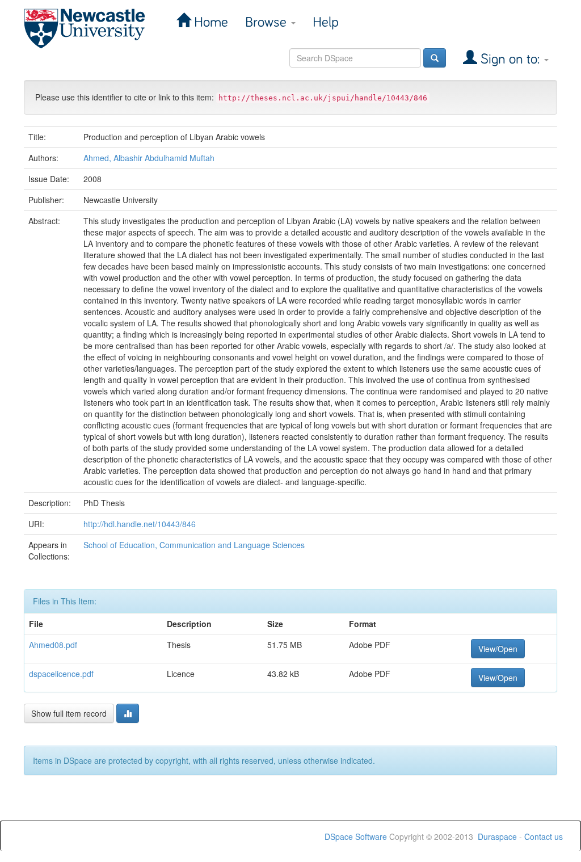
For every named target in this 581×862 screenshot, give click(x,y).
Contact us (543, 836)
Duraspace (497, 836)
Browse (267, 22)
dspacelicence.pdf (61, 673)
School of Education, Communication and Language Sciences (194, 544)
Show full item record (69, 713)
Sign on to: (510, 59)
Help (326, 22)
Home (209, 22)
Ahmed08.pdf (53, 644)
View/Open (497, 648)
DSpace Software (356, 836)
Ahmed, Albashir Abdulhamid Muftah (148, 157)
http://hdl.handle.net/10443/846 (139, 523)
